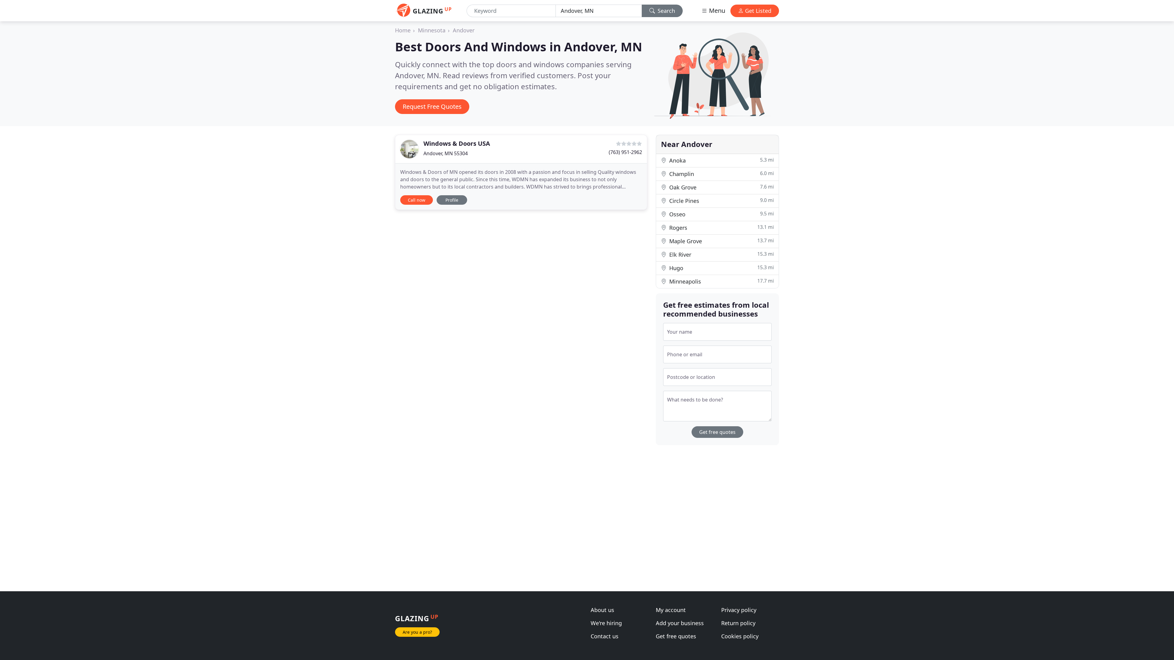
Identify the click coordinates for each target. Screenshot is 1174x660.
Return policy (738, 623)
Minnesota (431, 30)
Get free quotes (717, 432)
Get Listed (757, 10)
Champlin (721, 174)
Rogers (721, 227)
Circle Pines (721, 200)
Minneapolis (721, 281)
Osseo (721, 214)
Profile (451, 200)
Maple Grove (721, 241)
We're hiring (606, 623)
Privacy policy (738, 610)
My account (671, 610)
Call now (416, 200)
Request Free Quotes (432, 106)
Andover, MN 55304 (445, 153)
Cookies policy (740, 636)
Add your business (680, 623)
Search (665, 10)
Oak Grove (721, 187)
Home (403, 30)
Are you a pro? (417, 632)
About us (602, 610)
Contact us (604, 636)
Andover (463, 30)
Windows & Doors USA (456, 143)
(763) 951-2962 (625, 152)
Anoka (721, 160)
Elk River (721, 254)
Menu (716, 10)
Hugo (721, 268)
